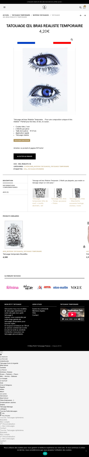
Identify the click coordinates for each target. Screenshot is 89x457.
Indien (2, 389)
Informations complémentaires (10, 186)
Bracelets (3, 420)
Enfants (2, 405)
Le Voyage (3, 378)
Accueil (6, 15)
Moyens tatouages (41, 15)
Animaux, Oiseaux (6, 372)
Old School (4, 396)
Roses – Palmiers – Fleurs (9, 374)
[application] (72, 314)
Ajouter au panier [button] (84, 247)
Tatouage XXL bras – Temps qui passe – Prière (58, 201)
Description (8, 181)
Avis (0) (5, 192)
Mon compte (5, 422)
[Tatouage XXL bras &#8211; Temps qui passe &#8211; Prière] (59, 193)
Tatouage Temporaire (21, 15)
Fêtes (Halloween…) (7, 400)
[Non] (86, 451)
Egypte (2, 387)
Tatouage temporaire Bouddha (15, 254)
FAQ (34, 313)
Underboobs (4, 361)
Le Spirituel (3, 381)
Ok (45, 453)
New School (4, 398)
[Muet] (79, 319)
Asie (4, 251)
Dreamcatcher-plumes (8, 402)
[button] (72, 40)
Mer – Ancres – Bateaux (8, 376)
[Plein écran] (82, 319)
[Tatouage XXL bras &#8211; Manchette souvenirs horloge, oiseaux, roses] (77, 193)
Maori (2, 391)
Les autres (3, 394)
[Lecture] (63, 319)
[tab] (15, 180)
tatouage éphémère (36, 169)
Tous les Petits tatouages (8, 411)
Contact (35, 315)
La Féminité (4, 359)
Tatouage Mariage (6, 407)
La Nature (3, 370)
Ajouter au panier (24, 156)
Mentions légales (38, 311)
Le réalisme (28, 166)
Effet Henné (4, 365)
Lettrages (3, 409)
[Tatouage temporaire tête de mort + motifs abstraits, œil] (40, 193)
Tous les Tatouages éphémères (12, 418)
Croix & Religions (6, 385)
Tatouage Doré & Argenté (9, 363)
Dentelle (3, 367)
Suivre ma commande (40, 309)
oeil (25, 169)
